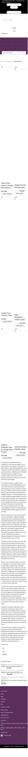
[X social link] (4, 739)
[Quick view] (3, 180)
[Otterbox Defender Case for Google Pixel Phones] (7, 384)
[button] (19, 193)
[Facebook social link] (2, 739)
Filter (4, 654)
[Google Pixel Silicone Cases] (7, 252)
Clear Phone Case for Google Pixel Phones (7, 185)
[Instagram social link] (7, 739)
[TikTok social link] (10, 739)
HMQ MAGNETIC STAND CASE (19, 317)
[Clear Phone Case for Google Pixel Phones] (7, 122)
